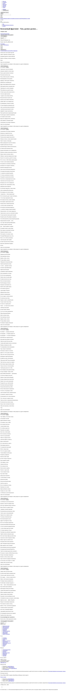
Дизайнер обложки (6, 631)
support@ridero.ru (10, 666)
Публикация (5, 633)
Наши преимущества (7, 642)
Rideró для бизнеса (6, 634)
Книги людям (27, 18)
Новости (4, 6)
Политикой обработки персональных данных (57, 671)
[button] (41, 16)
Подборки (23, 18)
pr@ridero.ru (6, 669)
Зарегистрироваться (4, 128)
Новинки (4, 651)
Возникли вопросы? (6, 640)
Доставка (4, 655)
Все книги (2, 18)
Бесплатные (15, 18)
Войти (2, 13)
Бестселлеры (11, 18)
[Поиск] (1, 16)
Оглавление (8, 50)
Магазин (4, 1)
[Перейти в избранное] (1, 20)
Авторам (4, 5)
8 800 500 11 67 (3, 662)
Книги (4, 639)
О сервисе (5, 2)
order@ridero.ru (14, 668)
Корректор (5, 630)
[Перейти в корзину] (2, 20)
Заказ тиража (5, 632)
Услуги (4, 3)
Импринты (6, 18)
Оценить (7, 44)
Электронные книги (6, 649)
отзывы (5, 50)
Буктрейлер (5, 629)
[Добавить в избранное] (1, 46)
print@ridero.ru (11, 667)
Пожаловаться (3, 49)
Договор (4, 644)
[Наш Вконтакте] (3, 686)
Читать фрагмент (4, 36)
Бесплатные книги (6, 652)
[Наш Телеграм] (3, 687)
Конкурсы (5, 4)
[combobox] (41, 14)
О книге (2, 50)
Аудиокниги (5, 650)
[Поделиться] (1, 48)
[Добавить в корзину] (5, 38)
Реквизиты (5, 643)
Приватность (5, 641)
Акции (4, 7)
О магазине (5, 638)
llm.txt (4, 645)
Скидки (19, 18)
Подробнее (2, 43)
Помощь (4, 9)
